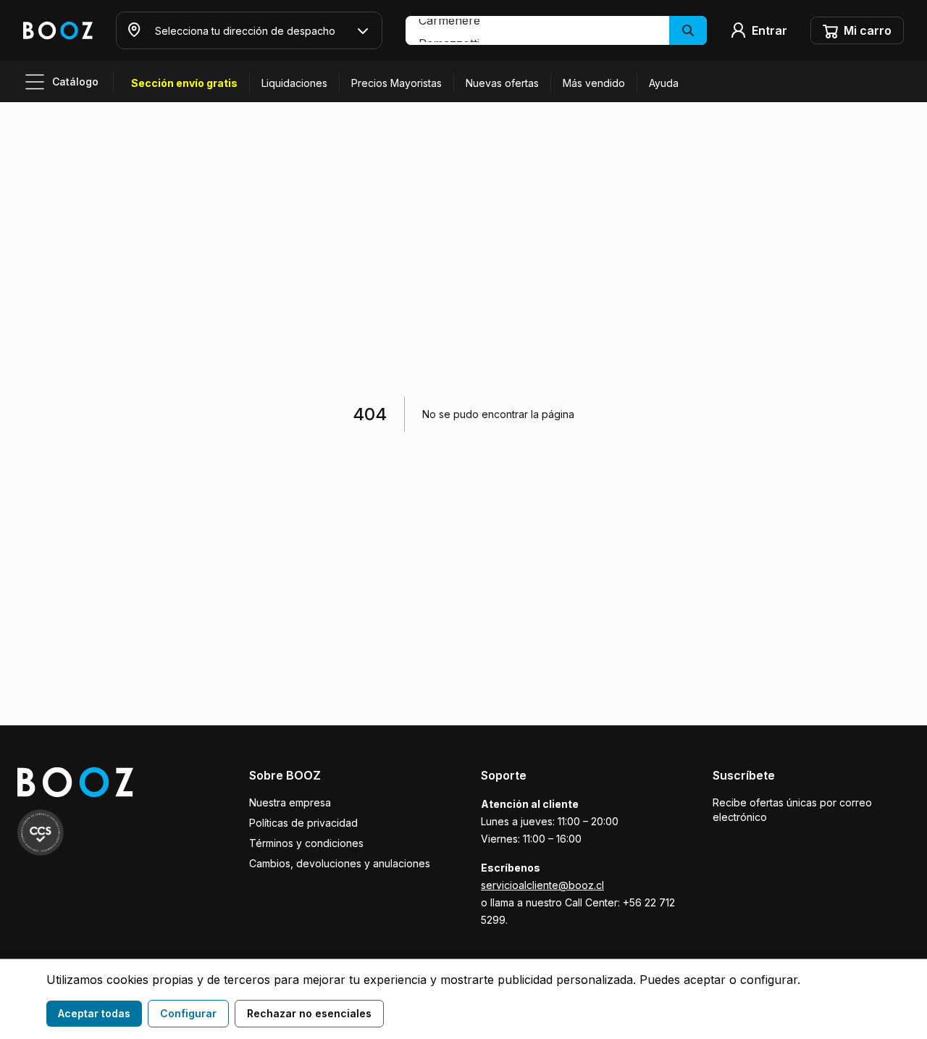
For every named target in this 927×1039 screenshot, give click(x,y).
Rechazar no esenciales (309, 1013)
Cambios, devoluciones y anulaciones (339, 863)
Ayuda (664, 83)
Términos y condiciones (306, 843)
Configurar (188, 1013)
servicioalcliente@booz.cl (542, 885)
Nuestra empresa (290, 802)
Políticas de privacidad (303, 823)
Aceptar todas (94, 1013)
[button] (556, 30)
